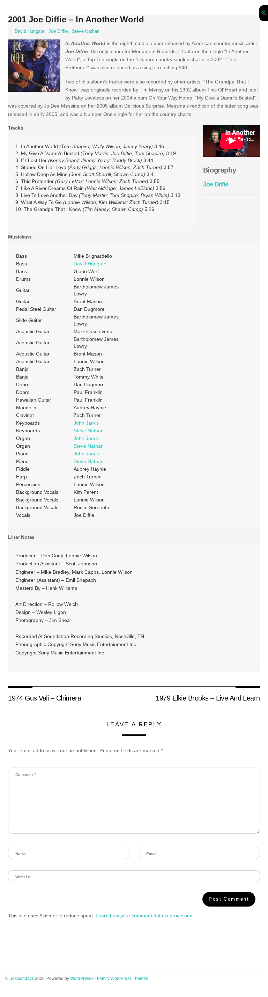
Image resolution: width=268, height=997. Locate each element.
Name (20, 854)
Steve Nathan (85, 31)
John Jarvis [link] (86, 423)
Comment (25, 774)
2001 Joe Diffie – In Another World (76, 19)
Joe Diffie (58, 31)
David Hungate (29, 31)
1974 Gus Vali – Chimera (44, 698)
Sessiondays (21, 978)
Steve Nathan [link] (89, 430)
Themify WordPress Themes (121, 978)
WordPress (80, 978)
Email (151, 854)
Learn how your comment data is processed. (145, 915)
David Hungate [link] (90, 263)
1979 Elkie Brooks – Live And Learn (208, 698)
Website (22, 877)
